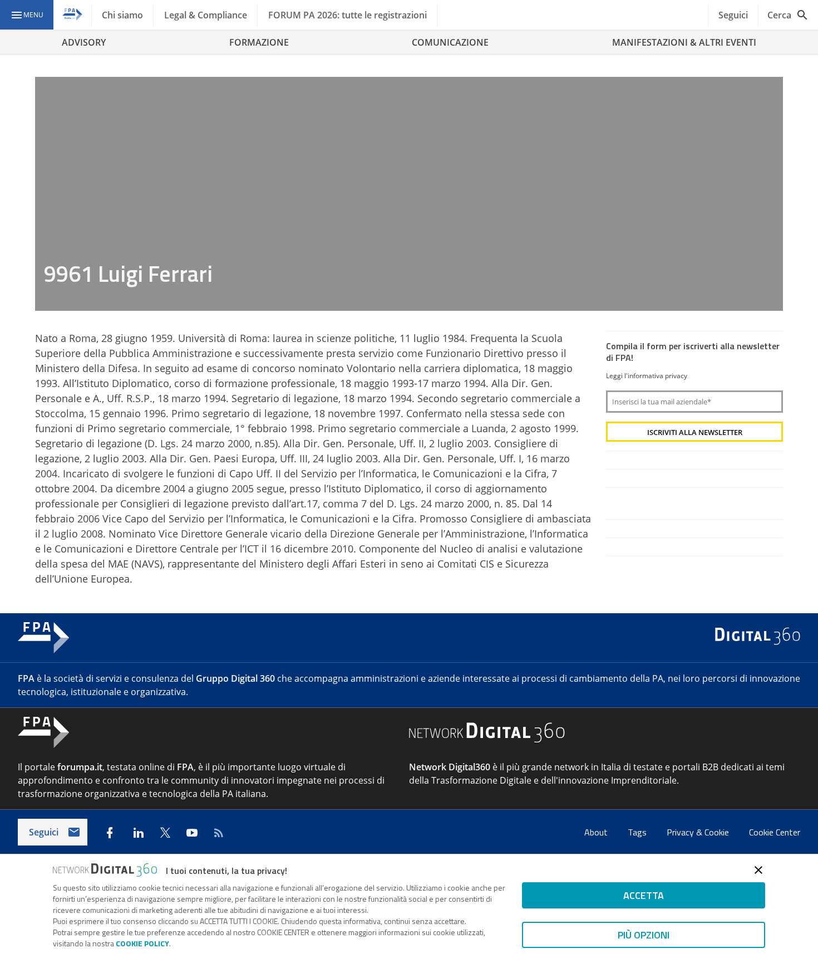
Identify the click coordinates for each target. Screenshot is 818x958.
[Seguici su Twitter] (165, 832)
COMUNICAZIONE (450, 42)
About (597, 832)
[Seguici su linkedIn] (138, 832)
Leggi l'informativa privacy (646, 375)
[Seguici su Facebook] (109, 832)
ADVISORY (84, 42)
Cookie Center (774, 832)
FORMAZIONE (259, 42)
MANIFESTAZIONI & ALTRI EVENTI (684, 42)
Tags (638, 832)
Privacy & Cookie (699, 832)
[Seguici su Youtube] (192, 832)
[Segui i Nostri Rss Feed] (218, 832)
